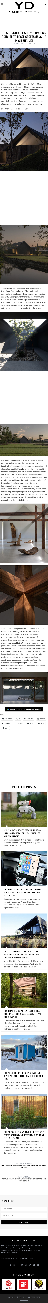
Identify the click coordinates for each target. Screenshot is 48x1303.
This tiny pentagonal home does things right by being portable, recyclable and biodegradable (22, 1013)
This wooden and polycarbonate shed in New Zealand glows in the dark (24, 1165)
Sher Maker (14, 109)
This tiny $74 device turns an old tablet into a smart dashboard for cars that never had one (22, 892)
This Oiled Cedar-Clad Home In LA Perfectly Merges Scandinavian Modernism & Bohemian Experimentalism (24, 1135)
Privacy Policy (28, 1258)
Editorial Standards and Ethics (11, 1258)
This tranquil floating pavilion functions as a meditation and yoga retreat (24, 1179)
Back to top (23, 1300)
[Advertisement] (24, 23)
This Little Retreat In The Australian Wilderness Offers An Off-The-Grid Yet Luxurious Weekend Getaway (21, 954)
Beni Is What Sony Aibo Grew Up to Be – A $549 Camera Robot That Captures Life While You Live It (22, 833)
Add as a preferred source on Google (25, 709)
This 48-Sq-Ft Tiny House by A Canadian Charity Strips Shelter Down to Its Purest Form (24, 1075)
